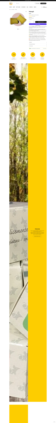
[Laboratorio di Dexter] (10, 3)
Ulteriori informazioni (44, 48)
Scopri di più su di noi (37, 236)
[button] (43, 3)
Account (37, 3)
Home (9, 9)
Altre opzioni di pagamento (38, 25)
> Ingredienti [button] (30, 42)
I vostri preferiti (12, 9)
